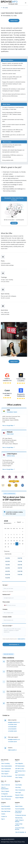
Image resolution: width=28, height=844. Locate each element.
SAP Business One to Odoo (20, 771)
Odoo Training (19, 777)
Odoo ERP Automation (7, 796)
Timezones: (7, 551)
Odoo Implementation (6, 766)
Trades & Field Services (18, 824)
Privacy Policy (21, 841)
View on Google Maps (7, 425)
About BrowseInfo (5, 806)
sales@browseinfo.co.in (14, 722)
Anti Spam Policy (5, 841)
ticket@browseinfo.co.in (14, 739)
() (5, 605)
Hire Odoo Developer (6, 776)
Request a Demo (19, 795)
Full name (5, 585)
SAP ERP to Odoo (19, 768)
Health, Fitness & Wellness (19, 820)
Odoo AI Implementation (5, 788)
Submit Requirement (13, 644)
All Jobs (5, 7)
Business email (7, 594)
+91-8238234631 (12, 726)
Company (5, 609)
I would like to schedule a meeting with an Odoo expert (14, 513)
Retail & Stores (19, 806)
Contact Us (4, 816)
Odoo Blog (18, 787)
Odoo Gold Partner (6, 808)
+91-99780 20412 (12, 724)
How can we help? (8, 625)
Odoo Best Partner (6, 811)
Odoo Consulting (5, 763)
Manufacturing (19, 817)
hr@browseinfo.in (21, 638)
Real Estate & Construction (18, 811)
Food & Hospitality (20, 808)
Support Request (19, 797)
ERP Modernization (20, 766)
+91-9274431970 (12, 729)
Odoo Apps (18, 792)
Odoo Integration (5, 771)
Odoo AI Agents (5, 791)
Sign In (3, 819)
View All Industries (20, 832)
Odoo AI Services (5, 784)
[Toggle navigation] (25, 2)
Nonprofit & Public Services (19, 828)
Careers (3, 814)
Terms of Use (13, 841)
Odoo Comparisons (20, 790)
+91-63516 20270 (12, 741)
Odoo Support (5, 773)
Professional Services (20, 815)
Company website (7, 616)
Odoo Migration (19, 763)
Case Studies (18, 784)
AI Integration (4, 793)
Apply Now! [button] (14, 20)
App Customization (20, 775)
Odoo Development (6, 768)
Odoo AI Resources (6, 799)
